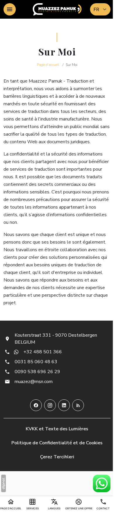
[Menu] (10, 9)
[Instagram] (50, 405)
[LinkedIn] (64, 405)
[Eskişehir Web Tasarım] (3, 483)
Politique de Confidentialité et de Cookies (57, 443)
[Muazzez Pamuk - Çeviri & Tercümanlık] (57, 9)
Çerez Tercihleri (57, 457)
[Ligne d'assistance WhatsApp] (101, 483)
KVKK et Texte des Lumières (57, 429)
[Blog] (78, 405)
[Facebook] (36, 405)
